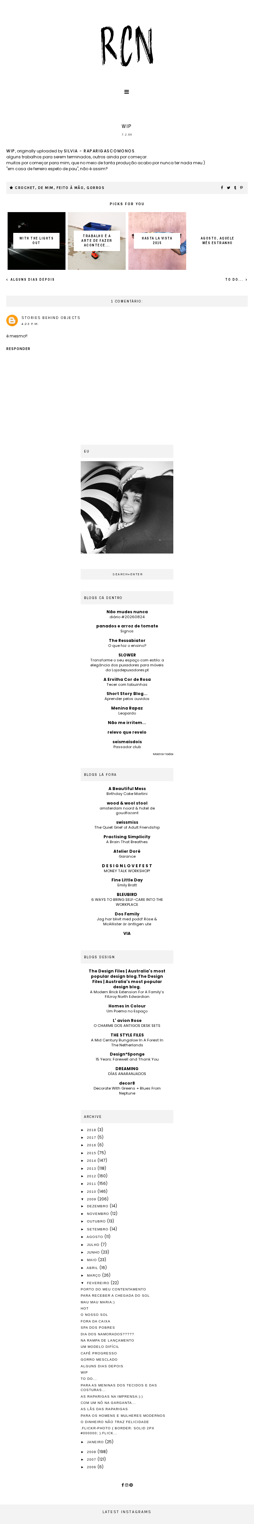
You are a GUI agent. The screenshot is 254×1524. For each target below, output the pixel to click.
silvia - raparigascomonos (99, 151)
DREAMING (127, 1068)
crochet (25, 188)
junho (94, 1252)
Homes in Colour (127, 1006)
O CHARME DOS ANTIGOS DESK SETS (127, 1025)
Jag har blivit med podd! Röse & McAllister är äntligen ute (127, 921)
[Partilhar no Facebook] (222, 188)
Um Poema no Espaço (127, 1011)
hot (85, 1308)
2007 (92, 1459)
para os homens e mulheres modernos (123, 1415)
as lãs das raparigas (104, 1409)
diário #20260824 (127, 616)
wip (10, 151)
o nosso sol (94, 1315)
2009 (92, 1199)
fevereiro (99, 1283)
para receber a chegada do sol (115, 1295)
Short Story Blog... (127, 693)
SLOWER (127, 655)
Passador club (127, 746)
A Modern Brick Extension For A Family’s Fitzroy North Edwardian (127, 994)
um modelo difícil (100, 1347)
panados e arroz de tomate (127, 626)
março (94, 1275)
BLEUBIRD (127, 894)
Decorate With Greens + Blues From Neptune (127, 1091)
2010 (92, 1191)
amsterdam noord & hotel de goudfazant (127, 811)
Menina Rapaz (127, 708)
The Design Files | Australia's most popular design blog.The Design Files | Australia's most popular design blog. (127, 979)
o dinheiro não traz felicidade (115, 1422)
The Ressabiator (127, 640)
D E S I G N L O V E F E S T (127, 866)
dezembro (98, 1206)
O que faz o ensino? (127, 645)
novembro (98, 1214)
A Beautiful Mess (127, 788)
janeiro (96, 1442)
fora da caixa (95, 1321)
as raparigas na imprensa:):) (112, 1396)
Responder (18, 349)
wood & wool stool (127, 803)
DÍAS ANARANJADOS (127, 1073)
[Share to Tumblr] (235, 188)
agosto (96, 1237)
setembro (98, 1229)
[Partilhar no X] (229, 188)
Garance (127, 856)
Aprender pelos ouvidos (127, 698)
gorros (96, 188)
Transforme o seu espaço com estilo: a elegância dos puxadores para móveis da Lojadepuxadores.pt (127, 665)
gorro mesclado (99, 1359)
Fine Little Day (127, 880)
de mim (46, 188)
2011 (92, 1184)
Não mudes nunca (127, 612)
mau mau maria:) (98, 1302)
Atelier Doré (127, 851)
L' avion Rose (127, 1020)
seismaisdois (127, 742)
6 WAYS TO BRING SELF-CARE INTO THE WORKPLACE (127, 902)
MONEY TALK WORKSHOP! (127, 870)
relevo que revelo (127, 732)
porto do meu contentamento (113, 1289)
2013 (92, 1168)
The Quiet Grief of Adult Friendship (127, 827)
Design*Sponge (127, 1054)
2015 (92, 1153)
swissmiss (127, 822)
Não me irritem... (127, 722)
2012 (92, 1176)
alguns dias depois (32, 279)
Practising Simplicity (127, 837)
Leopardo (127, 713)
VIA (127, 933)
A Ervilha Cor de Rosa (127, 679)
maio (92, 1260)
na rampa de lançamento (107, 1340)
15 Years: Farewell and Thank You (127, 1059)
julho (94, 1245)
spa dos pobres (98, 1327)
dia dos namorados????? (107, 1334)
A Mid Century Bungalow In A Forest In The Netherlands (127, 1042)
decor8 (127, 1083)
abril (93, 1268)
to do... (235, 279)
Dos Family (127, 914)
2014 (92, 1160)
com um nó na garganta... (108, 1403)
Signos (127, 631)
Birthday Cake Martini (127, 793)
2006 (92, 1467)
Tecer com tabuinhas (127, 684)
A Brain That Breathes (127, 841)
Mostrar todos (163, 754)
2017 (92, 1137)
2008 (92, 1452)
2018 (92, 1130)
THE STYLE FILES (127, 1035)
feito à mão (70, 188)
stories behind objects (50, 317)
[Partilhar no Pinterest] (241, 188)
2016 (92, 1145)
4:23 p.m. (30, 324)
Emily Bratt (127, 885)
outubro (97, 1221)
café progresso (99, 1353)
